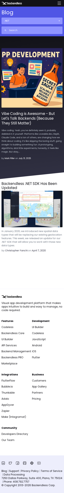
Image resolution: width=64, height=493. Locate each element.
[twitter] (10, 463)
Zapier (5, 411)
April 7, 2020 (39, 250)
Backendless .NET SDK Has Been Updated (29, 186)
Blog (4, 471)
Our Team (7, 440)
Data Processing (14, 474)
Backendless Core (12, 333)
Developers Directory (14, 434)
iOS (34, 351)
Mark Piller (10, 158)
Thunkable (8, 392)
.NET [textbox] (6, 20)
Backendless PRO (12, 357)
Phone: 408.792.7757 (16, 481)
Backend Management (16, 351)
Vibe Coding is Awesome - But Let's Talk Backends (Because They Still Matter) (28, 118)
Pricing (36, 399)
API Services (9, 345)
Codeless (7, 327)
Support (14, 471)
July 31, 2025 (25, 158)
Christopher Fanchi (16, 250)
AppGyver (7, 405)
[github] (24, 463)
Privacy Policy (30, 471)
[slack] (32, 463)
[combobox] (31, 21)
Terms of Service (51, 471)
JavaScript (39, 339)
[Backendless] (11, 296)
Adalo (5, 399)
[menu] (59, 3)
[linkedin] (3, 463)
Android (37, 345)
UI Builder (7, 339)
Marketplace (9, 363)
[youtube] (39, 463)
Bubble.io (7, 386)
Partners (37, 392)
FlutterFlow (8, 380)
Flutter (36, 357)
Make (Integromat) (13, 417)
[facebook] (17, 463)
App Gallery (39, 386)
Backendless (16, 3)
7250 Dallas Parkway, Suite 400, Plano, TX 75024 (31, 478)
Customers (39, 380)
